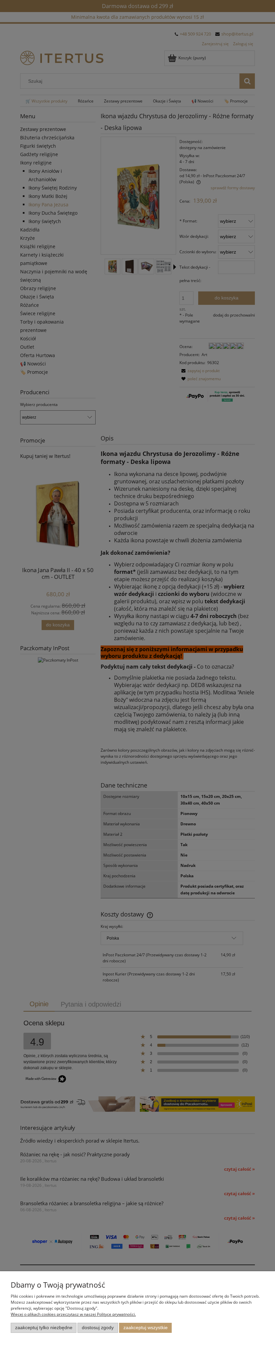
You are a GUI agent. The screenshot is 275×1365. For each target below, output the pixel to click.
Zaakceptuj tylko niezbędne (43, 1327)
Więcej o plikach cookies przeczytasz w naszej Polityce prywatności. (73, 1314)
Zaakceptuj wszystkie (145, 1327)
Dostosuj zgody (98, 1327)
